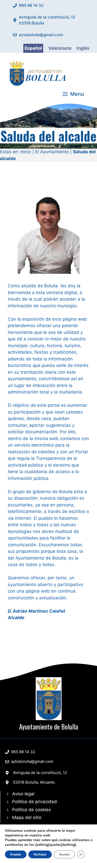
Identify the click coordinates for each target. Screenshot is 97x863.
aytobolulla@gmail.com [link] (41, 34)
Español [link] (33, 48)
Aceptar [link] (15, 854)
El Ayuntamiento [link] (52, 151)
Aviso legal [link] (23, 793)
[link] (39, 72)
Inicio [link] (25, 151)
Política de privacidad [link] (34, 801)
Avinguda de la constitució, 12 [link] (40, 772)
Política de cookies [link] (31, 809)
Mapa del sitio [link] (26, 817)
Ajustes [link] (64, 854)
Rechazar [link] (40, 854)
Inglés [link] (83, 48)
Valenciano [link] (59, 48)
